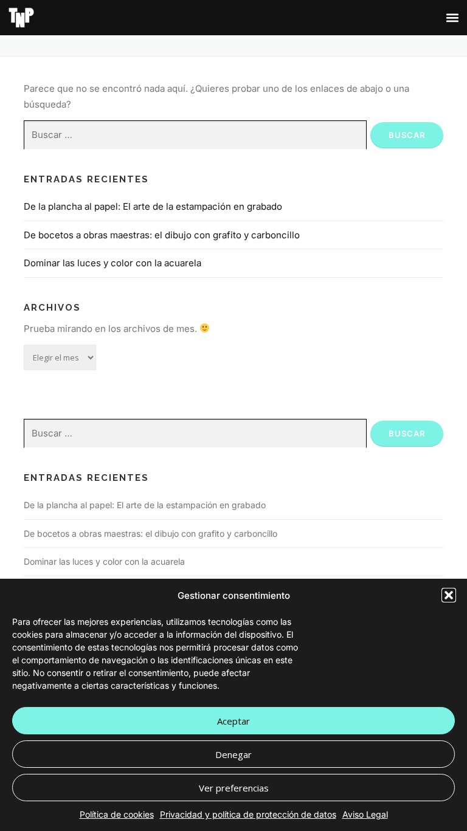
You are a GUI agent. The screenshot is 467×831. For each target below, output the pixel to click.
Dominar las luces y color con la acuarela (112, 263)
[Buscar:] (195, 135)
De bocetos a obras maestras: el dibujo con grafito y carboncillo (162, 235)
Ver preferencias (234, 788)
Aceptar (233, 721)
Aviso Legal (365, 814)
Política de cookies (117, 814)
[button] (449, 595)
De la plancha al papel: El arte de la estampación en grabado (153, 206)
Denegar (233, 754)
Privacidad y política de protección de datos (248, 814)
